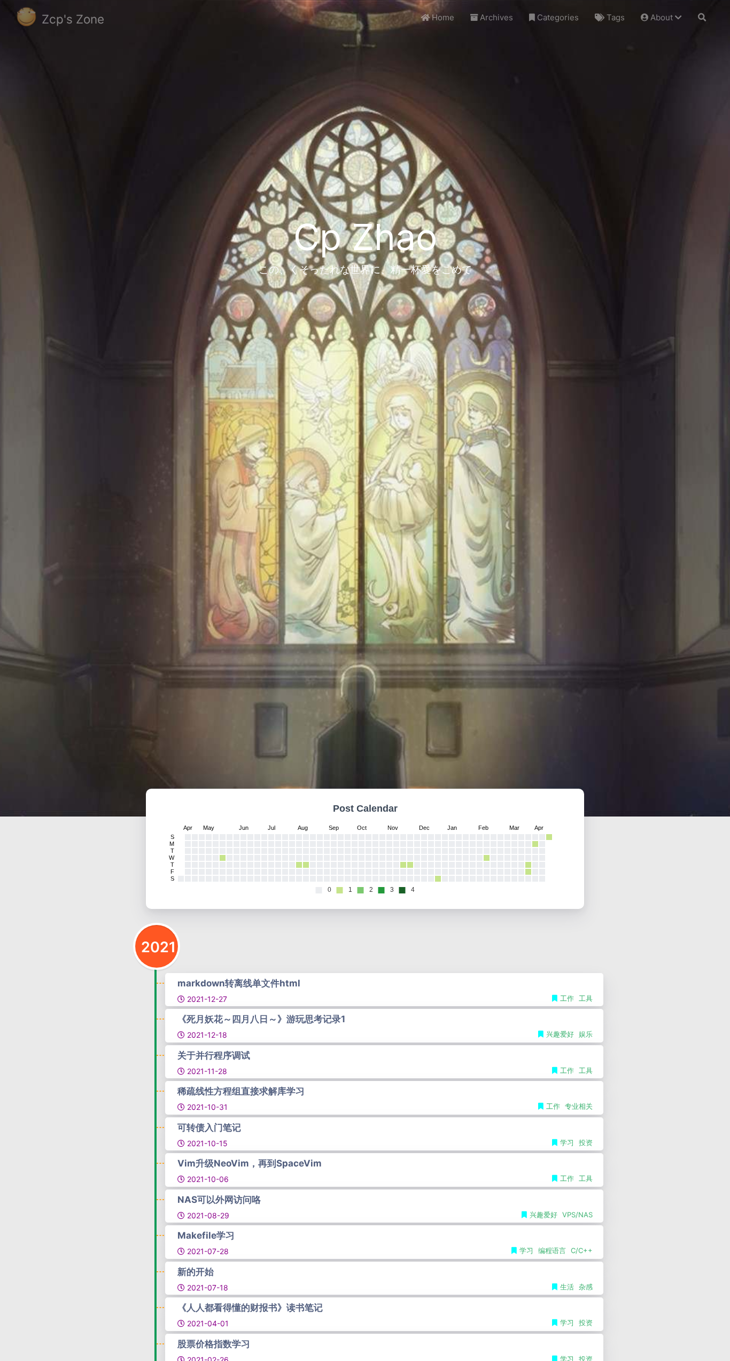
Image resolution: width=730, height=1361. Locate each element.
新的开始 (195, 1271)
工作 (568, 998)
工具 (586, 998)
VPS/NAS (577, 1214)
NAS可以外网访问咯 (219, 1199)
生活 (568, 1286)
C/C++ (582, 1250)
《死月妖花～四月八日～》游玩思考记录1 (261, 1019)
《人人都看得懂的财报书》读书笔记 (250, 1307)
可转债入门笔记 (209, 1127)
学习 (568, 1142)
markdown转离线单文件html (238, 983)
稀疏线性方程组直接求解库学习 (241, 1091)
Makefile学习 (206, 1235)
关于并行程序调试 (213, 1055)
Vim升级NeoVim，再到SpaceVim (249, 1163)
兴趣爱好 (561, 1034)
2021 (158, 947)
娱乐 (586, 1034)
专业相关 (579, 1106)
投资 (586, 1142)
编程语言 (553, 1250)
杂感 (586, 1286)
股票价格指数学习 (213, 1344)
